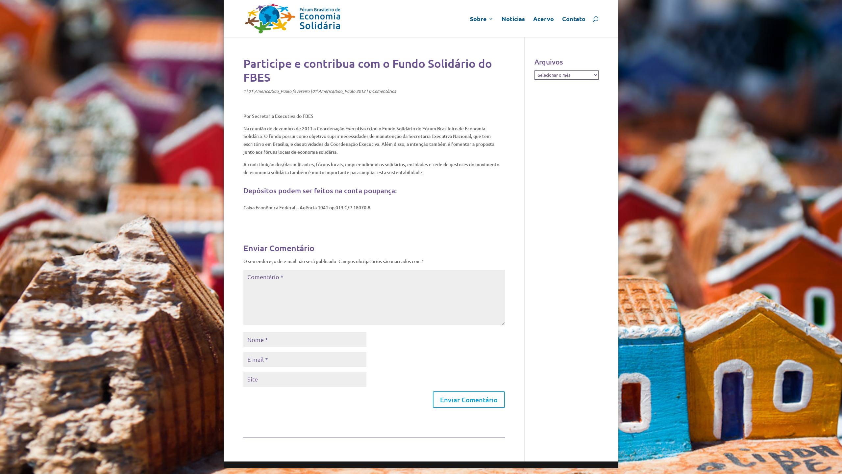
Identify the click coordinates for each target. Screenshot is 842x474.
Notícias (513, 19)
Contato (573, 19)
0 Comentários (382, 91)
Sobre (478, 19)
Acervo (543, 19)
